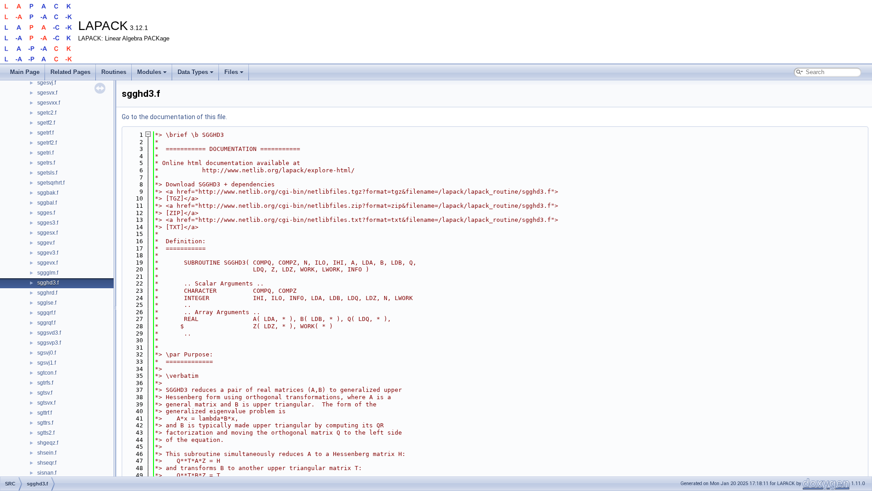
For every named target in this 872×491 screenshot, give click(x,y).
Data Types (193, 72)
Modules (149, 72)
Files (231, 72)
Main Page (25, 72)
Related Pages (70, 72)
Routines (113, 72)
